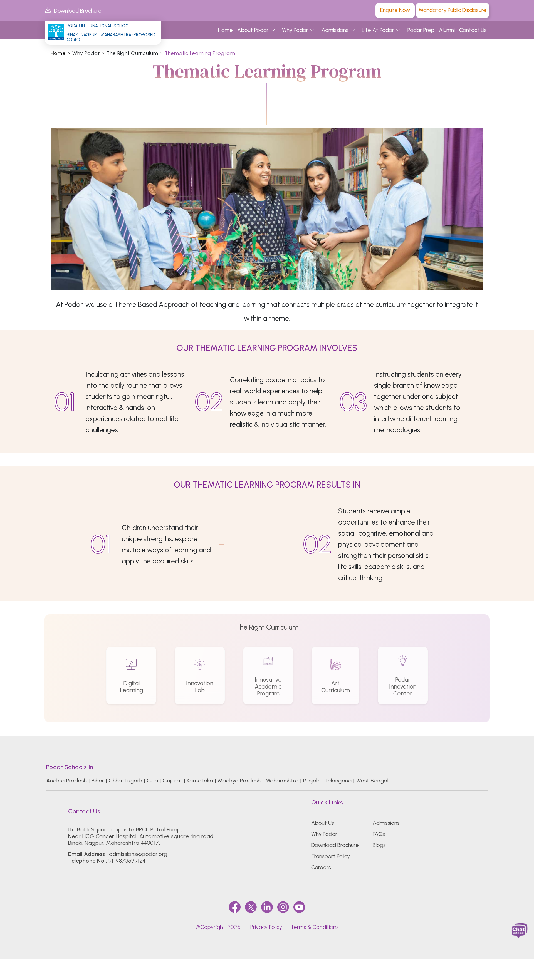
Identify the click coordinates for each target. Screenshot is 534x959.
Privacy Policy (266, 927)
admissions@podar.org (138, 854)
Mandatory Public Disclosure (452, 10)
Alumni (447, 30)
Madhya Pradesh (239, 780)
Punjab (311, 780)
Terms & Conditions (314, 927)
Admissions (335, 30)
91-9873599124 (127, 860)
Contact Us (473, 30)
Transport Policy (330, 856)
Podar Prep (420, 30)
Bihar (98, 780)
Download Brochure (78, 10)
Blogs (379, 845)
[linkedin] (267, 907)
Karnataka (200, 780)
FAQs (379, 834)
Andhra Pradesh (66, 780)
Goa (152, 780)
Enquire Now (395, 10)
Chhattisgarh (125, 780)
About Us (322, 822)
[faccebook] (235, 907)
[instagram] (283, 907)
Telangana (338, 780)
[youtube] (299, 907)
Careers (321, 867)
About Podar (253, 30)
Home (225, 30)
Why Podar (295, 30)
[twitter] (251, 907)
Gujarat (172, 780)
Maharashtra (281, 780)
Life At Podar (378, 30)
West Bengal (372, 780)
